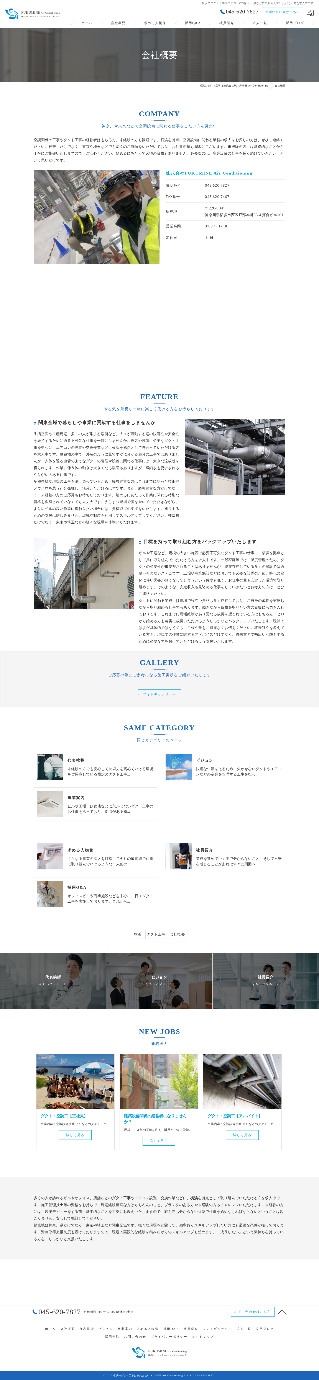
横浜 (137, 934)
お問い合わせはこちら (282, 12)
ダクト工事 (155, 934)
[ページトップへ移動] (282, 1312)
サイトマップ (203, 1336)
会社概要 (177, 934)
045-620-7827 (217, 185)
